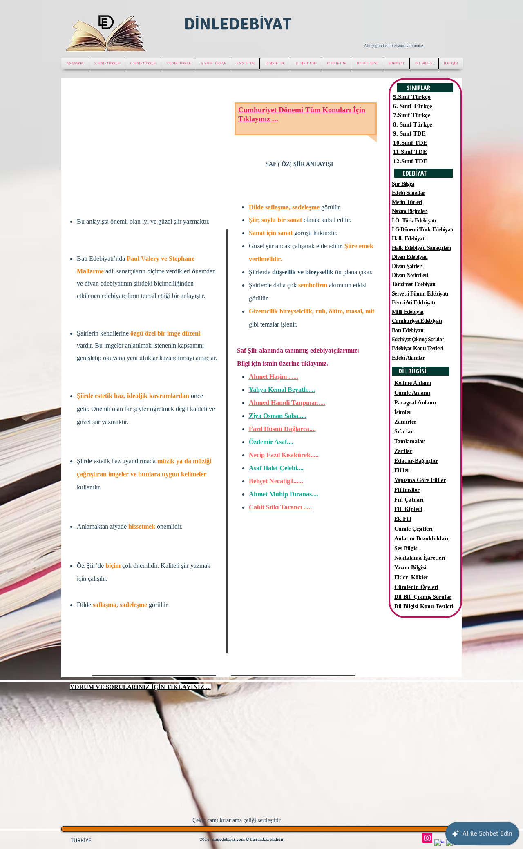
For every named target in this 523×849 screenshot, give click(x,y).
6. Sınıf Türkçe (412, 106)
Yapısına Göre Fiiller (420, 480)
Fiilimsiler (407, 490)
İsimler (402, 412)
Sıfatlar (403, 432)
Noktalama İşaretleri (419, 558)
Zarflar (403, 451)
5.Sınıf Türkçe (412, 96)
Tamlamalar (409, 441)
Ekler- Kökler (411, 577)
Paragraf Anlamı (415, 403)
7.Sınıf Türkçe (412, 115)
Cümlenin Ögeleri (416, 587)
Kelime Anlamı (412, 383)
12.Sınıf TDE (410, 161)
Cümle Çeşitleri (413, 529)
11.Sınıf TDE (410, 152)
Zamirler (405, 422)
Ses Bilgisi (406, 548)
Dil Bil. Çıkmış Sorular (422, 597)
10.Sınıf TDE (410, 143)
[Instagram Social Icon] (427, 838)
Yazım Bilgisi (410, 568)
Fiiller (401, 470)
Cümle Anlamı (412, 393)
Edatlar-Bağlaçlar (416, 461)
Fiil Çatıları (409, 500)
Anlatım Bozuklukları (421, 539)
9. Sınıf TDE (409, 133)
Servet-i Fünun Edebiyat (419, 294)
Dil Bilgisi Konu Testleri (424, 606)
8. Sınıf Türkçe (412, 124)
